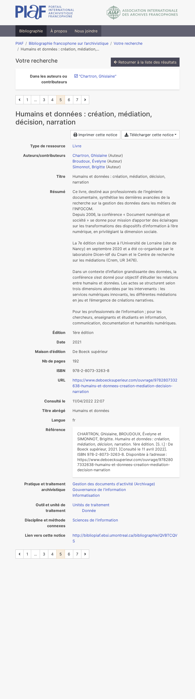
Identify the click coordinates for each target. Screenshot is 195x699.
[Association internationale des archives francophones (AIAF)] (142, 12)
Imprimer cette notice (97, 134)
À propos (58, 31)
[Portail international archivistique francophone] (44, 12)
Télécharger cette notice (151, 134)
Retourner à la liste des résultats (146, 62)
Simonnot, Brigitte (89, 166)
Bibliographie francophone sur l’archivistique (68, 43)
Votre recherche (128, 43)
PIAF (19, 43)
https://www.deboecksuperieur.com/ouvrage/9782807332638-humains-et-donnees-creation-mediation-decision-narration (125, 386)
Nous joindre (86, 31)
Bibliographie (31, 31)
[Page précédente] (19, 99)
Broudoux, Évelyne (89, 161)
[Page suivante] (85, 99)
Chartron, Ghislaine (90, 155)
